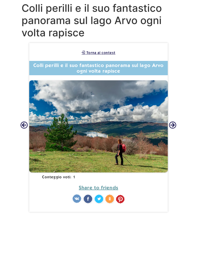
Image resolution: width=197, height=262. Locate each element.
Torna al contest (100, 52)
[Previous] (24, 125)
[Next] (172, 125)
